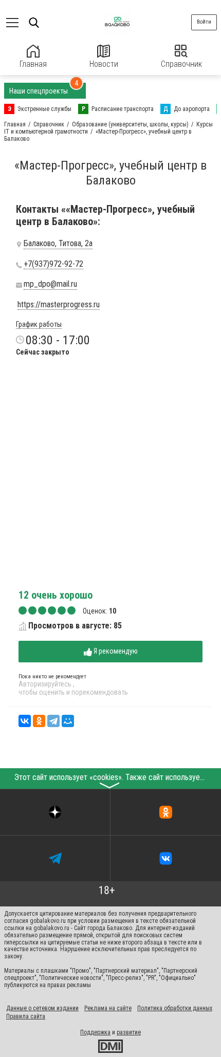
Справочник (181, 64)
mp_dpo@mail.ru (50, 284)
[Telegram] (53, 721)
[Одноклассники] (39, 721)
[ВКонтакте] (25, 721)
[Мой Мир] (68, 721)
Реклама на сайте (108, 1008)
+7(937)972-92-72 (53, 264)
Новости (103, 64)
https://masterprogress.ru (58, 304)
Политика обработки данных (174, 1008)
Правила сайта (25, 1016)
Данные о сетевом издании (42, 1008)
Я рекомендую (115, 651)
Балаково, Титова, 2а (58, 243)
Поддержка (95, 1032)
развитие (129, 1032)
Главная (33, 64)
